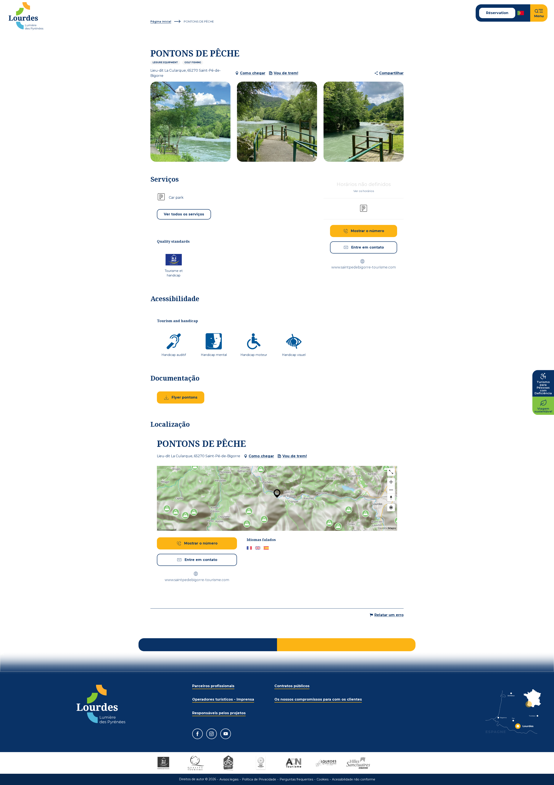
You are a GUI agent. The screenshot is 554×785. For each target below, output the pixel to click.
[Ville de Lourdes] (326, 762)
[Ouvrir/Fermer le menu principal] (539, 13)
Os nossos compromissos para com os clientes (318, 699)
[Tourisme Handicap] (163, 762)
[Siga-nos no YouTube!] (225, 733)
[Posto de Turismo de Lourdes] (26, 16)
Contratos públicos (291, 686)
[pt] (521, 13)
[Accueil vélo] (228, 762)
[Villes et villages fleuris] (391, 762)
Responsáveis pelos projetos (219, 713)
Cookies (323, 779)
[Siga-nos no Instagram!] (211, 733)
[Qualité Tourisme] (196, 762)
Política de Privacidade (259, 779)
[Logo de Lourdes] (101, 704)
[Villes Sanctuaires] (358, 762)
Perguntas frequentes (296, 779)
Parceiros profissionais (213, 686)
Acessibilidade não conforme (353, 779)
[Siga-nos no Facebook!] (197, 733)
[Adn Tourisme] (293, 762)
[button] (521, 13)
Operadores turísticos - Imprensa (223, 699)
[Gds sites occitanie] (261, 762)
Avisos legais (228, 779)
